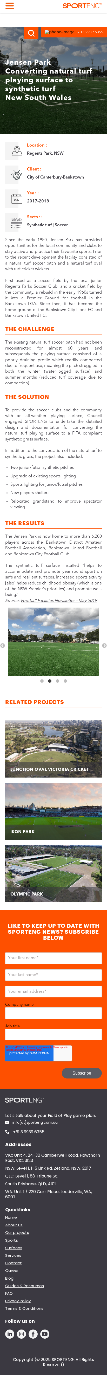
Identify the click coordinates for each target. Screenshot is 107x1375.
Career (12, 1270)
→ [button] (104, 645)
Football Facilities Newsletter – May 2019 (59, 601)
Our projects (17, 1232)
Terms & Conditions (24, 1308)
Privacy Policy (18, 1301)
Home (11, 1217)
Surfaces (13, 1248)
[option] (53, 643)
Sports (11, 1240)
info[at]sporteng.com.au (34, 1123)
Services (13, 1255)
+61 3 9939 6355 (28, 1132)
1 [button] (41, 681)
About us (14, 1225)
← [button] (2, 645)
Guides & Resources (24, 1285)
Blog (9, 1278)
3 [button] (57, 681)
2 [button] (49, 681)
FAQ (9, 1293)
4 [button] (65, 681)
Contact (13, 1263)
